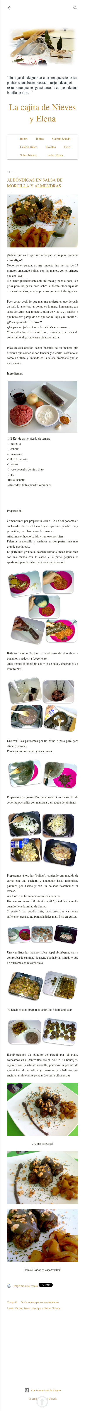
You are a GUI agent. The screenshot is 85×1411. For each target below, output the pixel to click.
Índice (40, 139)
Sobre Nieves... (29, 155)
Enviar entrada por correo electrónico (40, 1302)
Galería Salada (61, 139)
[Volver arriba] (42, 1402)
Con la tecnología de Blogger (46, 1390)
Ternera (56, 1308)
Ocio (67, 147)
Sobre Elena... (56, 155)
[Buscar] (75, 7)
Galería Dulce (28, 147)
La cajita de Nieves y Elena (42, 112)
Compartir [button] (12, 1302)
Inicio (23, 139)
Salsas (47, 1308)
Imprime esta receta (26, 1286)
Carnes (18, 1308)
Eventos (51, 147)
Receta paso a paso (33, 1308)
